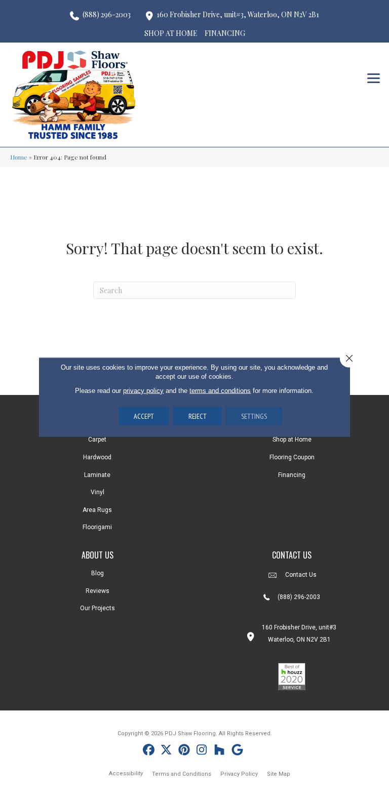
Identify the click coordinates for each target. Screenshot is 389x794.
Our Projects (97, 608)
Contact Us (301, 574)
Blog (97, 573)
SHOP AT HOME (171, 33)
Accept (144, 416)
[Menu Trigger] (373, 77)
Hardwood (97, 457)
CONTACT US (292, 555)
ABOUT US (97, 555)
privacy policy (143, 390)
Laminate (97, 475)
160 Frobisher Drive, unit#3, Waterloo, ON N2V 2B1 (238, 14)
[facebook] (148, 751)
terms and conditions (220, 390)
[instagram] (201, 751)
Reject (197, 416)
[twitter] (166, 751)
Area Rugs (97, 509)
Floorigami (97, 527)
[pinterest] (184, 751)
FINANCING (225, 33)
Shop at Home (292, 439)
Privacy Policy (239, 774)
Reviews (97, 590)
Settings (254, 416)
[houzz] (219, 751)
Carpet (97, 439)
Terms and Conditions (181, 774)
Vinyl (97, 492)
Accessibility (126, 773)
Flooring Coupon (292, 457)
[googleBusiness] (237, 751)
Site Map (278, 774)
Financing (291, 475)
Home (18, 157)
